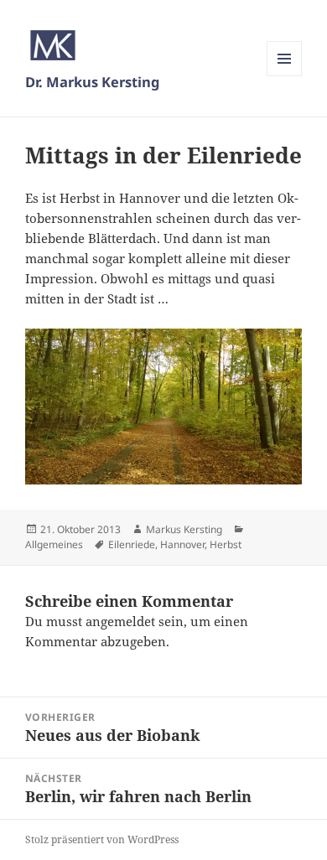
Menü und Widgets (284, 75)
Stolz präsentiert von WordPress (102, 839)
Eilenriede (131, 544)
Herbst (225, 544)
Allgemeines (54, 544)
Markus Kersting (184, 529)
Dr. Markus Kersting (92, 81)
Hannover (182, 544)
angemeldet (120, 621)
